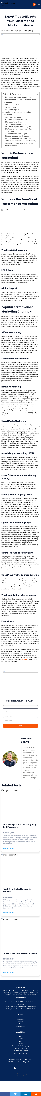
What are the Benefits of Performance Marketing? (20, 101)
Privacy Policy (28, 1059)
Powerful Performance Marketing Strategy (20, 130)
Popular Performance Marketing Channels (17, 113)
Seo (20, 1024)
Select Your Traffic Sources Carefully (22, 141)
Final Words (12, 146)
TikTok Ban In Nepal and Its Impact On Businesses (20, 1006)
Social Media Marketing (17, 124)
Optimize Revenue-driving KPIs (19, 138)
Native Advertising (15, 122)
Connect (25, 659)
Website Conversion (20, 1048)
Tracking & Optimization (16, 105)
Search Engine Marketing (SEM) (19, 127)
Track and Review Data (20, 1053)
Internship (20, 1019)
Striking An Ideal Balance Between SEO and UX (20, 1009)
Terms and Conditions (15, 1059)
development (20, 1026)
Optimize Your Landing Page (18, 136)
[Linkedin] (25, 1094)
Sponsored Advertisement (17, 120)
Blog (20, 1041)
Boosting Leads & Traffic (20, 1050)
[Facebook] (5, 1094)
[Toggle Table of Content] (35, 94)
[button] (39, 4)
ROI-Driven (12, 107)
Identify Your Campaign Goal (19, 134)
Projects (20, 1036)
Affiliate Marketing (14, 117)
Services (20, 1038)
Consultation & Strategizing (20, 1046)
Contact (20, 1043)
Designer (20, 1021)
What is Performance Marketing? (17, 97)
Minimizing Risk (13, 110)
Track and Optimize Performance (20, 143)
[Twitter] (15, 1094)
